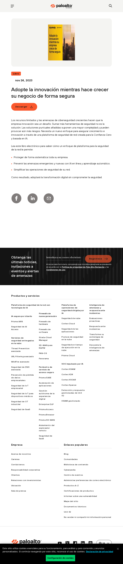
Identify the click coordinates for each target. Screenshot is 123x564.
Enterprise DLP (46, 404)
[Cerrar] (117, 548)
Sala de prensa (18, 491)
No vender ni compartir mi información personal (87, 517)
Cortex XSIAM (68, 369)
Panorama (44, 358)
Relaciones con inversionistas (26, 480)
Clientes (15, 475)
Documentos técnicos (75, 506)
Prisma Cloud (68, 355)
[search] (110, 6)
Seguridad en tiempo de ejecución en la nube (72, 347)
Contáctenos (18, 464)
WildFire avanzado (20, 362)
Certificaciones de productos (79, 491)
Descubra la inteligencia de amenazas (96, 348)
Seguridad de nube (71, 318)
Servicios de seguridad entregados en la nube (22, 340)
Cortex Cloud (68, 323)
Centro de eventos (73, 475)
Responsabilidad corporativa (25, 470)
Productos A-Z (71, 485)
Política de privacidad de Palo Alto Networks (83, 267)
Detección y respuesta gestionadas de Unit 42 (73, 393)
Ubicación (16, 485)
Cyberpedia (69, 470)
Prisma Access (46, 409)
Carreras (15, 459)
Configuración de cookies (60, 558)
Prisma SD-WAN (47, 420)
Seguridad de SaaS (20, 409)
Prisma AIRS (17, 321)
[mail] (49, 198)
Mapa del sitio (71, 501)
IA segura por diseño (21, 316)
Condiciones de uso (55, 270)
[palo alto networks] (61, 6)
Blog (66, 454)
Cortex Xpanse (69, 385)
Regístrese (95, 258)
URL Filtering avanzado (22, 356)
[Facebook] (16, 198)
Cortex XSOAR (69, 380)
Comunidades (71, 459)
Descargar (21, 106)
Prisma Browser (46, 415)
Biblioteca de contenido (76, 464)
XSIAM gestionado (71, 401)
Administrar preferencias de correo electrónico (87, 480)
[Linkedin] (32, 198)
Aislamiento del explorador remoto (47, 428)
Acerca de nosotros (21, 454)
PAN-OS (43, 353)
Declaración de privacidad (99, 551)
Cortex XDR (67, 374)
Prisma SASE (45, 378)
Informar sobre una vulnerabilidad (80, 496)
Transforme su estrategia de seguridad (96, 337)
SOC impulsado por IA (72, 364)
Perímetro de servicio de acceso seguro (46, 370)
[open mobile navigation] (12, 6)
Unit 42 (67, 512)
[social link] (60, 543)
